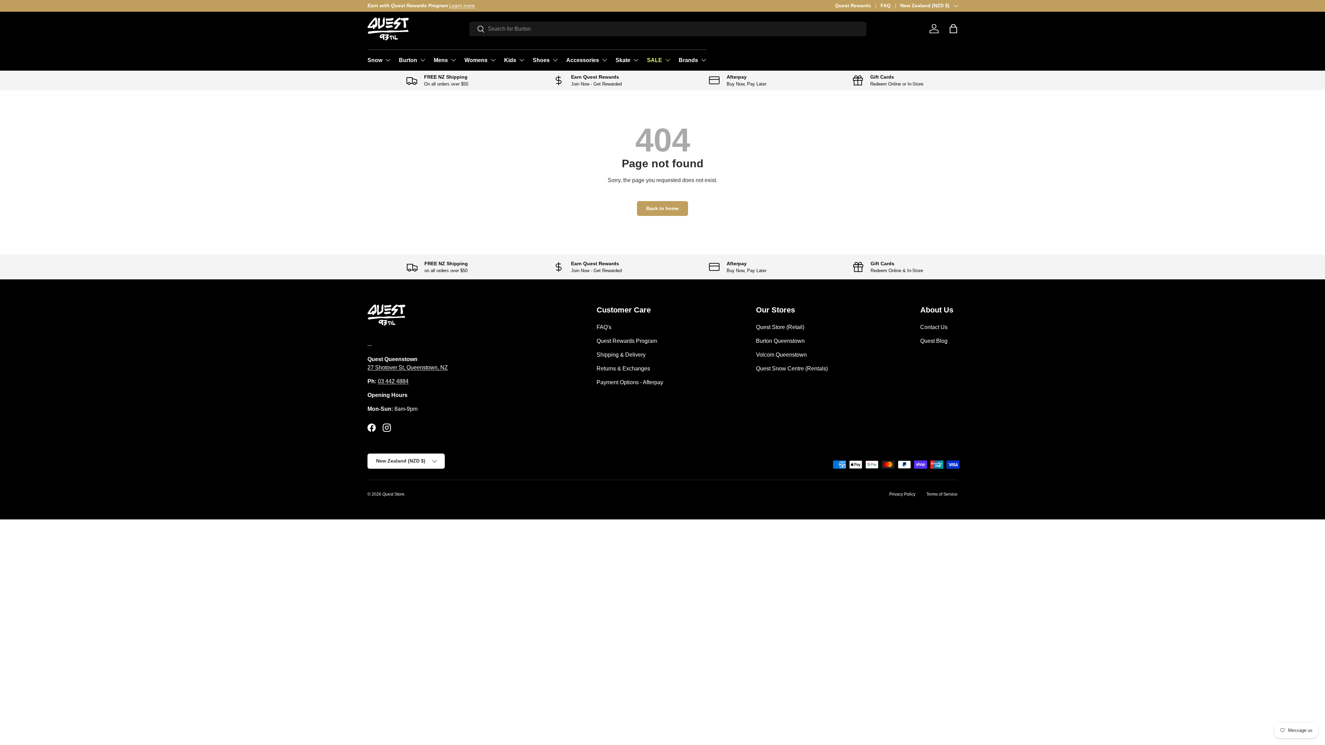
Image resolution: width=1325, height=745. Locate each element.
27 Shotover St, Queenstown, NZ (407, 367)
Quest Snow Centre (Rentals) (792, 368)
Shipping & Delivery (621, 355)
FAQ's (604, 327)
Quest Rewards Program (627, 341)
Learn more (462, 5)
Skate (623, 60)
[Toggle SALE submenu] (668, 60)
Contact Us (934, 327)
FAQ (886, 5)
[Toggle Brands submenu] (703, 60)
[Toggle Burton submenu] (423, 60)
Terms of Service (942, 494)
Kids (510, 60)
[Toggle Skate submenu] (636, 60)
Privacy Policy (902, 494)
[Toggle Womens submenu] (493, 60)
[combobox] (667, 29)
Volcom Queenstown (781, 355)
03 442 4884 (393, 381)
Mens (441, 60)
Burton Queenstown (780, 341)
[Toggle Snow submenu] (388, 60)
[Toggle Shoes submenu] (555, 60)
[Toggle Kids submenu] (522, 60)
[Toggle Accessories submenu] (604, 60)
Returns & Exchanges (623, 368)
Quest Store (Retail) (780, 327)
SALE (654, 60)
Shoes (541, 60)
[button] (953, 28)
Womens (476, 60)
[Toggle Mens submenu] (453, 60)
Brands (688, 60)
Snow (374, 60)
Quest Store (393, 494)
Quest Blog (934, 341)
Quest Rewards (853, 5)
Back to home (662, 208)
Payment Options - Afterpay (630, 382)
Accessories (582, 60)
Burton (408, 60)
